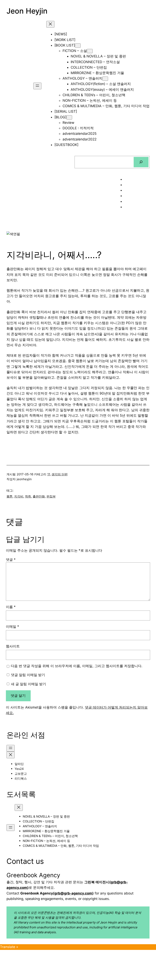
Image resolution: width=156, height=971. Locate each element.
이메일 (12, 627)
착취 (28, 496)
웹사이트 (13, 646)
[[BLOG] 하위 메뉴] (69, 117)
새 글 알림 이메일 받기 (28, 684)
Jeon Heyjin (27, 10)
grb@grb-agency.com (73, 893)
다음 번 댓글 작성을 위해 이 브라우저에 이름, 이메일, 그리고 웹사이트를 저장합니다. (76, 666)
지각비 (18, 496)
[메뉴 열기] (37, 86)
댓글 (11, 560)
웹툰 (9, 496)
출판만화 (39, 496)
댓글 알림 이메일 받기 (28, 675)
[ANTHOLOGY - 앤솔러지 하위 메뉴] (105, 79)
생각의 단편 (60, 474)
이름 (11, 607)
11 (48, 474)
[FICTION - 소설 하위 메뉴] (90, 51)
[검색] (141, 162)
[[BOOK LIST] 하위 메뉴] (78, 45)
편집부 (51, 496)
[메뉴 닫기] (50, 24)
